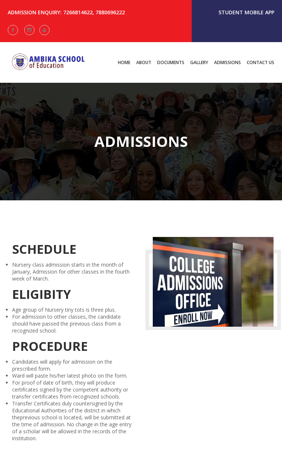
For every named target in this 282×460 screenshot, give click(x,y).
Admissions (227, 62)
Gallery (199, 62)
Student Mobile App (246, 12)
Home (124, 62)
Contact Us (260, 62)
